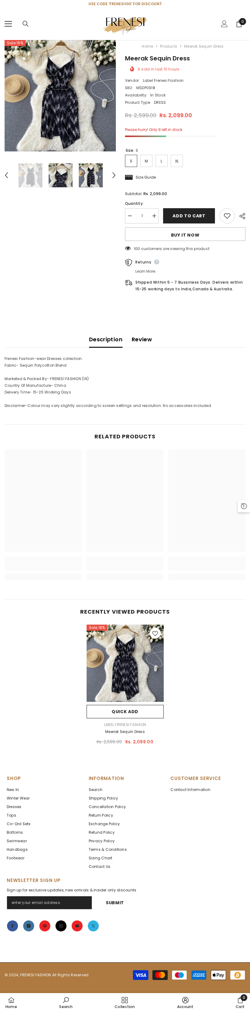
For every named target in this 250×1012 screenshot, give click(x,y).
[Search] (25, 23)
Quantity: (134, 203)
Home (147, 46)
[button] (6, 175)
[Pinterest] (45, 926)
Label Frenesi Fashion (163, 80)
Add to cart (189, 216)
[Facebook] (12, 926)
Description (106, 339)
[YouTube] (77, 926)
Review (142, 339)
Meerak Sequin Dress (125, 731)
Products (168, 46)
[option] (60, 95)
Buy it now (185, 235)
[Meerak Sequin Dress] (125, 663)
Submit (115, 903)
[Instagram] (28, 926)
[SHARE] (240, 216)
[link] (43, 567)
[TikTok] (61, 926)
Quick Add (125, 712)
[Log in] (224, 23)
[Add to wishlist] (227, 215)
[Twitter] (93, 926)
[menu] (8, 23)
